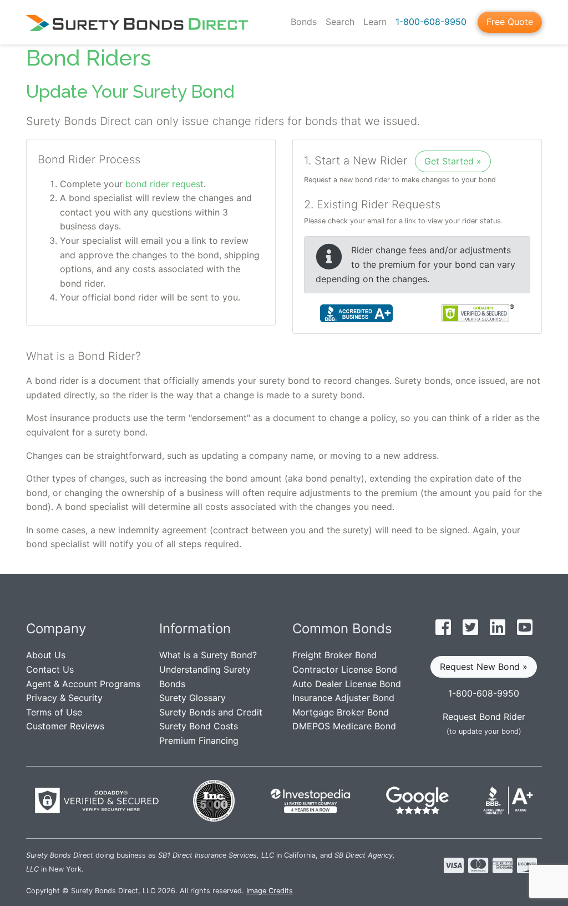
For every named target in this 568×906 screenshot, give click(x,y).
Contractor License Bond (344, 669)
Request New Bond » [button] (484, 666)
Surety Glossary (192, 697)
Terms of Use (54, 712)
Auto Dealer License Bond (346, 683)
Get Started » (452, 161)
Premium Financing (199, 740)
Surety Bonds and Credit (210, 712)
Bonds (304, 21)
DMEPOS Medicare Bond (344, 726)
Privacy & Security (64, 697)
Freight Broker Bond (334, 654)
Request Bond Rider (484, 716)
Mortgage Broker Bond (340, 712)
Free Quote (509, 21)
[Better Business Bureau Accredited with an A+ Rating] (356, 312)
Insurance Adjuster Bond (343, 697)
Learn (375, 21)
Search (340, 21)
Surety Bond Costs (198, 726)
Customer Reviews (65, 726)
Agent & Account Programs (83, 683)
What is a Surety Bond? (208, 654)
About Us (45, 654)
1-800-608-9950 (430, 21)
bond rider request (164, 183)
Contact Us (50, 669)
